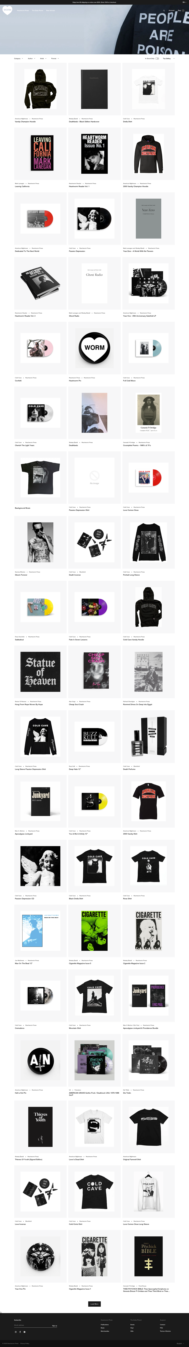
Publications (105, 1324)
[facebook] (20, 1331)
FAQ (161, 1328)
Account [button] (171, 10)
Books (132, 1324)
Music (103, 1328)
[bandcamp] (24, 1331)
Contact (162, 1324)
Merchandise (105, 1331)
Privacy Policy (24, 1343)
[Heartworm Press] (7, 10)
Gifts (131, 1331)
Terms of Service (165, 1331)
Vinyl (131, 1328)
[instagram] (15, 1331)
